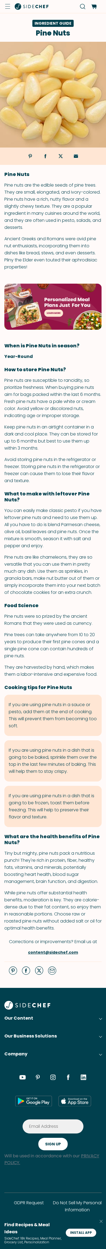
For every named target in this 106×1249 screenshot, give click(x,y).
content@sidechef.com (53, 952)
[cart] (94, 6)
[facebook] (68, 1078)
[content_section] (53, 307)
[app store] (74, 1101)
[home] (32, 6)
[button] (7, 6)
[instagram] (53, 1078)
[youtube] (22, 1078)
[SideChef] (27, 1008)
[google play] (33, 1101)
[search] (82, 6)
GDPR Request (29, 1203)
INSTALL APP (81, 1232)
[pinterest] (38, 1078)
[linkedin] (83, 1078)
